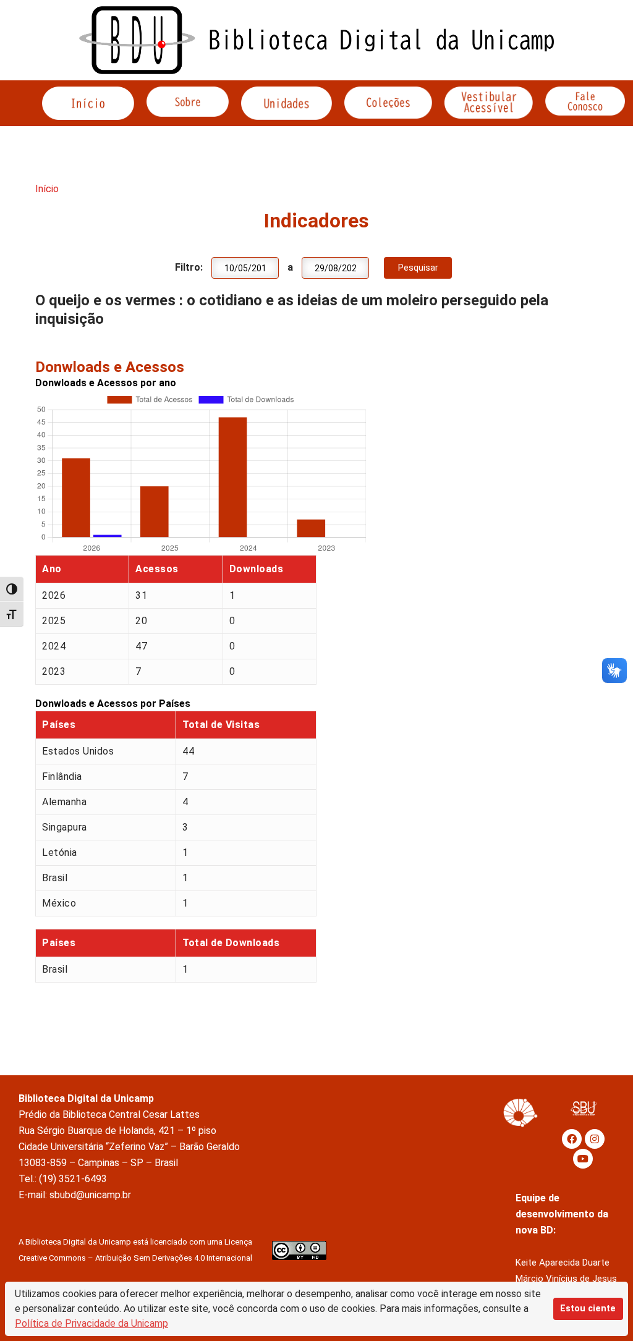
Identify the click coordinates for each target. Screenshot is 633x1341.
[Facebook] (572, 1139)
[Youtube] (583, 1159)
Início (47, 189)
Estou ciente (588, 1308)
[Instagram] (595, 1139)
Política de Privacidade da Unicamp (91, 1323)
